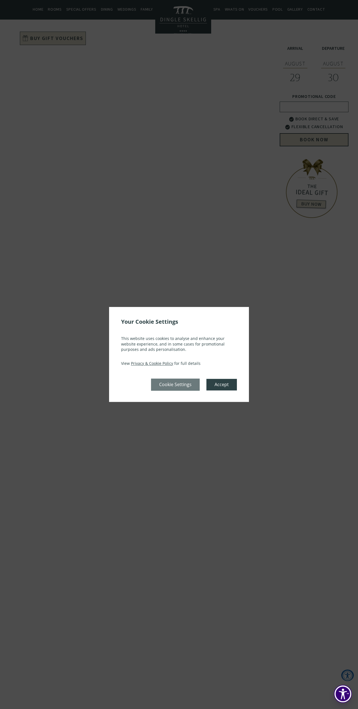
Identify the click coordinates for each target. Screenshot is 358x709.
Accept (222, 385)
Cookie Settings (175, 385)
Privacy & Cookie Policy (152, 363)
